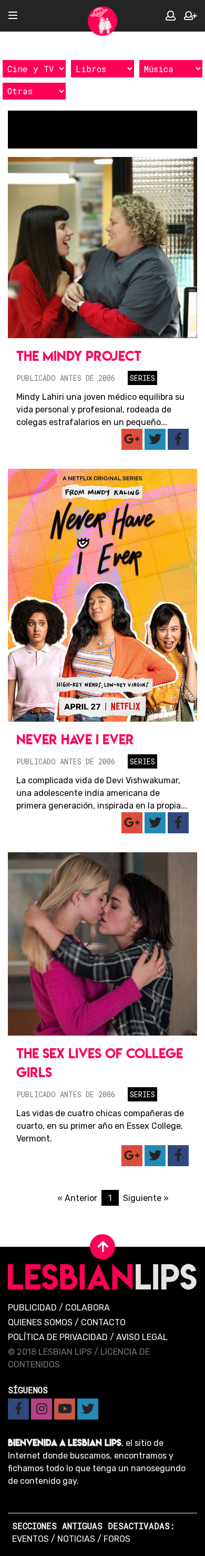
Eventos (30, 1539)
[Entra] (170, 16)
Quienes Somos (40, 1322)
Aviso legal (142, 1337)
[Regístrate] (190, 16)
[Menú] (13, 16)
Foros (117, 1539)
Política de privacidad (58, 1337)
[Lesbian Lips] (102, 21)
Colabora (87, 1308)
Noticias (76, 1539)
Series (142, 378)
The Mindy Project (78, 356)
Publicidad (32, 1308)
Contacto (103, 1322)
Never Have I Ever (75, 739)
